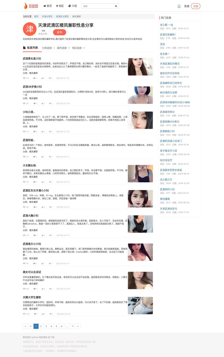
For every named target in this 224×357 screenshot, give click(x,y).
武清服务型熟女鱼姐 (171, 170)
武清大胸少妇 (30, 215)
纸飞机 (51, 337)
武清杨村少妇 (167, 189)
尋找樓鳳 (165, 198)
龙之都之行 (166, 179)
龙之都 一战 (166, 24)
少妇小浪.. (29, 112)
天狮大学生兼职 (32, 297)
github (35, 337)
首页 (49, 5)
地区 (61, 5)
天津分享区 (47, 16)
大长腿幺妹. (30, 165)
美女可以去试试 (32, 272)
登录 (186, 6)
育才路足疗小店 (168, 150)
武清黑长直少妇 (32, 58)
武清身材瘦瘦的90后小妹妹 (175, 102)
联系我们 (27, 337)
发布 (59, 32)
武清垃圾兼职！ (168, 34)
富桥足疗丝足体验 (170, 73)
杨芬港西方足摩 (168, 92)
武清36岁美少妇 (32, 86)
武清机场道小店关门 (171, 140)
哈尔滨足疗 (166, 160)
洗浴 (162, 44)
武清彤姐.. (29, 140)
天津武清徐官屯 (168, 208)
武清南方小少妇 (32, 243)
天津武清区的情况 (170, 63)
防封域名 (43, 337)
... (67, 326)
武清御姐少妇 (167, 131)
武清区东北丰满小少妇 (36, 190)
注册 (195, 6)
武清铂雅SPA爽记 (169, 121)
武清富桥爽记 (167, 111)
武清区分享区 (62, 16)
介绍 (74, 5)
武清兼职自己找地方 (171, 82)
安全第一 (165, 53)
